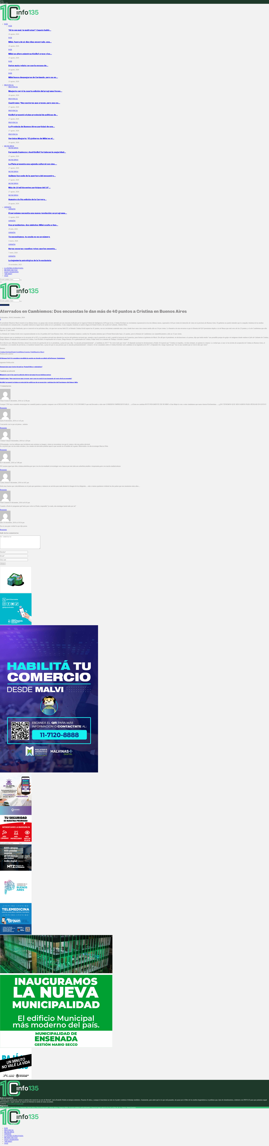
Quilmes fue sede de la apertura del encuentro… (32, 176)
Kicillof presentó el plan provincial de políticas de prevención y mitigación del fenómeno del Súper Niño (39, 382)
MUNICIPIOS (9, 146)
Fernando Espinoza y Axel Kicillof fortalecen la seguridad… (37, 152)
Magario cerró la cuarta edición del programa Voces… (35, 91)
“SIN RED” (8, 274)
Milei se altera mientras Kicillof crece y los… (30, 54)
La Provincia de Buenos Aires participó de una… (31, 126)
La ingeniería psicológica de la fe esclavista (29, 260)
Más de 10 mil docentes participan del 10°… (29, 187)
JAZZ (6, 276)
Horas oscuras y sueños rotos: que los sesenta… (32, 248)
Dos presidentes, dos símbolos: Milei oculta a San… (33, 225)
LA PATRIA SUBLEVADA (13, 268)
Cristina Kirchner (5, 352)
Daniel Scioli (15, 352)
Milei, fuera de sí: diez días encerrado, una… (30, 42)
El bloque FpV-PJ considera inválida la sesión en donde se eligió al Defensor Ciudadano (32, 358)
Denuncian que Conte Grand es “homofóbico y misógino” (21, 367)
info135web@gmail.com (15, 1104)
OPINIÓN (7, 207)
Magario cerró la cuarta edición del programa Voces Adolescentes (25, 375)
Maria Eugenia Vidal (27, 352)
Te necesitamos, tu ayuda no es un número (29, 237)
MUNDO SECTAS (10, 270)
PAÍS (6, 24)
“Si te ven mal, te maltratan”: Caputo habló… (29, 30)
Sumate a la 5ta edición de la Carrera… (27, 199)
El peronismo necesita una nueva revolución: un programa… (37, 213)
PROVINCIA (9, 85)
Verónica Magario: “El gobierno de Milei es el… (31, 138)
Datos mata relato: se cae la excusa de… (28, 65)
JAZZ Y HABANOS (11, 272)
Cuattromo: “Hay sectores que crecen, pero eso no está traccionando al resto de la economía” (36, 378)
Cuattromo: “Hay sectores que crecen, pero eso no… (34, 103)
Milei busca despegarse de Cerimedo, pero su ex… (33, 77)
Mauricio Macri (39, 352)
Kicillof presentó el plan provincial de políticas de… (33, 115)
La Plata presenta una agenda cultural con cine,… (32, 164)
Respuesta (3, 408)
